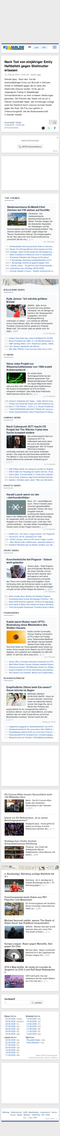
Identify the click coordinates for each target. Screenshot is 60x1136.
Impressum (45, 1112)
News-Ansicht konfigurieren (46, 1055)
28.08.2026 (11, 1023)
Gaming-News (12, 417)
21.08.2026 (11, 1044)
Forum (13, 1114)
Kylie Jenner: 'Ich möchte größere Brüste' (26, 300)
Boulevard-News (14, 289)
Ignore (47, 1057)
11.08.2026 (32, 1031)
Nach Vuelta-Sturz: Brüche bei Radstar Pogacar (29, 596)
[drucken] (54, 122)
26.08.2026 (11, 1028)
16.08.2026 (32, 1018)
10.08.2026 (32, 1033)
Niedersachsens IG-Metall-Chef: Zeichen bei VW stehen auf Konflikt (28, 208)
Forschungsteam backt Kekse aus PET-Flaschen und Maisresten (25, 898)
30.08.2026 (11, 1018)
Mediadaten (34, 1112)
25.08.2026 (11, 1031)
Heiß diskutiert (33, 1042)
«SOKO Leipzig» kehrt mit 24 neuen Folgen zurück (31, 539)
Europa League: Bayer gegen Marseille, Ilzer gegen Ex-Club (28, 945)
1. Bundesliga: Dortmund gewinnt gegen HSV (29, 262)
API (42, 1114)
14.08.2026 (32, 1023)
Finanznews (11, 612)
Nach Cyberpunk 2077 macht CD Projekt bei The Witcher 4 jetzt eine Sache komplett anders (27, 429)
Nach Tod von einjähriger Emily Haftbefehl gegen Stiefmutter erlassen (28, 65)
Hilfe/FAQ (36, 1114)
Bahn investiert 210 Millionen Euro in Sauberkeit (31, 254)
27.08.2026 (11, 1026)
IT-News (9, 354)
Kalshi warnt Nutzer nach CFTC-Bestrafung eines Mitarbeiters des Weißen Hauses (26, 625)
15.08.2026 (32, 1021)
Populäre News (33, 1039)
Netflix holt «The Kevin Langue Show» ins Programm (32, 533)
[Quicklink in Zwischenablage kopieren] (51, 122)
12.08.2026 (32, 1028)
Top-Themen (12, 198)
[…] (28, 239)
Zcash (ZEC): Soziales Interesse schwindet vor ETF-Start (33, 661)
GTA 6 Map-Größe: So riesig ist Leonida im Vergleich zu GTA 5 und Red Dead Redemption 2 (29, 969)
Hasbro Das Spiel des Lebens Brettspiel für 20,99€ (31, 338)
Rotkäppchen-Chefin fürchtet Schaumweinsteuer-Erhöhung (20, 842)
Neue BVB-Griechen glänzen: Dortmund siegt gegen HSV (34, 601)
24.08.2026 (11, 1033)
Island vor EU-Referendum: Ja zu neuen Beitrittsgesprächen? (26, 819)
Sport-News (11, 550)
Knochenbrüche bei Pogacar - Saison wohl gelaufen (29, 560)
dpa (39, 74)
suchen (38, 1002)
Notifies (54, 1057)
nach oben (50, 1118)
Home (54, 1112)
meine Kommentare (36, 1057)
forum (55, 150)
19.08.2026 (11, 1050)
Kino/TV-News (12, 485)
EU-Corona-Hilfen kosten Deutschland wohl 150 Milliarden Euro (28, 796)
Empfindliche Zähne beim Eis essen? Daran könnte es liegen (29, 688)
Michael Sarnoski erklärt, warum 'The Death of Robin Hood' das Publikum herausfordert (29, 922)
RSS (48, 1114)
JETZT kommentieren (31, 146)
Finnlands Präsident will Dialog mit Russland (29, 257)
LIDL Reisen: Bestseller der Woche (24, 346)
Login (36, 47)
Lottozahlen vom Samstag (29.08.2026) (27, 268)
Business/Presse (14, 678)
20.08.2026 (11, 1047)
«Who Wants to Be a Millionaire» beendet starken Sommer (34, 542)
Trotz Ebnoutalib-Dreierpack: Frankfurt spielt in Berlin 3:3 (33, 607)
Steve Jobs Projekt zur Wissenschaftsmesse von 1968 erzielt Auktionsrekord (29, 367)
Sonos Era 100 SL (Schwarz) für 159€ (25, 536)
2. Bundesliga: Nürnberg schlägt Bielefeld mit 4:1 (31, 260)
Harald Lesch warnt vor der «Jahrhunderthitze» (22, 496)
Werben (27, 1114)
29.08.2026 (11, 1021)
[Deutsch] (30, 47)
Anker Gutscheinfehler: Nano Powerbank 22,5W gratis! (32, 411)
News (19, 1114)
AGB (25, 1112)
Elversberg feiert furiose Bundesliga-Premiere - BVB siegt (34, 598)
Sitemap (5, 1112)
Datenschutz (16, 1112)
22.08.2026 (11, 1042)
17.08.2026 (11, 1055)
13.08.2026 (32, 1026)
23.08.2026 (11, 1039)
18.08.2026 (11, 1052)
